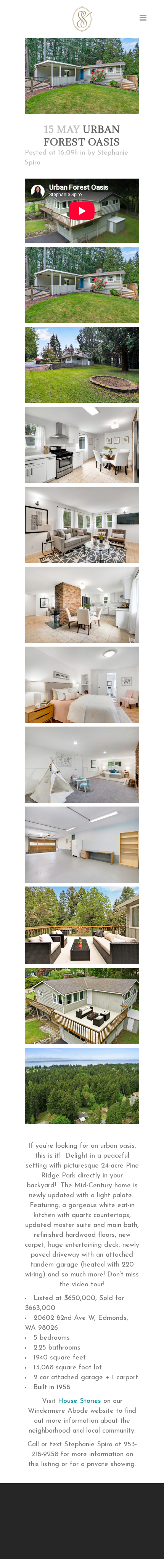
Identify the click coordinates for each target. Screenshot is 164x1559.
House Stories (79, 1401)
